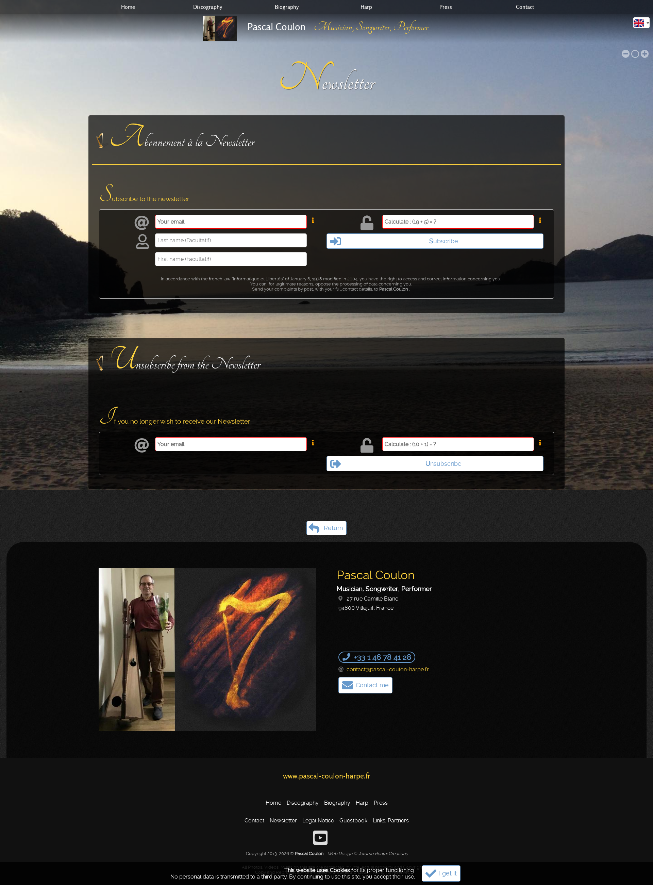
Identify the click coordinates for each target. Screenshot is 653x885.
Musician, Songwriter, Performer (371, 27)
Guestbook (353, 820)
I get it (448, 873)
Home (128, 7)
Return (333, 528)
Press (445, 7)
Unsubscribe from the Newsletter (184, 360)
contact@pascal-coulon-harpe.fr (388, 669)
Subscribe (443, 241)
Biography (287, 7)
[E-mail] (341, 669)
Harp (366, 7)
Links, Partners (391, 820)
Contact (525, 7)
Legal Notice (318, 820)
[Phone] (347, 657)
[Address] (341, 598)
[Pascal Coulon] (223, 28)
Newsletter (283, 820)
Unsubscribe (443, 464)
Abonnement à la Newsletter (181, 138)
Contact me (372, 685)
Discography (207, 7)
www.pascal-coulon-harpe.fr (326, 776)
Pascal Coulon (276, 27)
